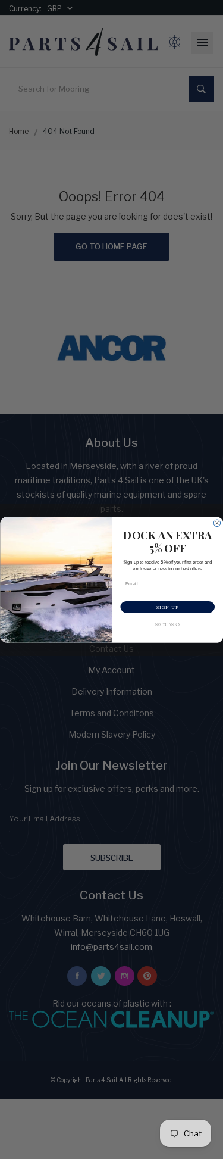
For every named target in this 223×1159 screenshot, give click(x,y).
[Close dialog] (217, 523)
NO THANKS (167, 623)
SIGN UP (167, 607)
